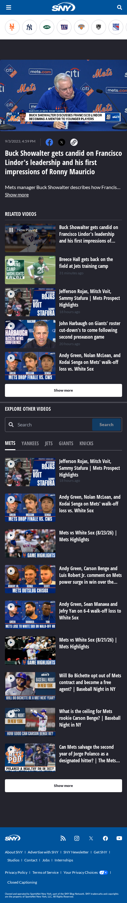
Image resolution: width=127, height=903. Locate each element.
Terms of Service (45, 872)
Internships (64, 860)
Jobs (46, 860)
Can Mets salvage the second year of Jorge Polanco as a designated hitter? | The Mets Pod (87, 757)
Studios (13, 860)
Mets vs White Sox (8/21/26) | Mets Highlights (88, 643)
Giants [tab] (66, 443)
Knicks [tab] (86, 443)
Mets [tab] (10, 443)
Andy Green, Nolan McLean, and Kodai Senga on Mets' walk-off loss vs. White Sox (90, 504)
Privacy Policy (16, 872)
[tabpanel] (63, 625)
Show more (17, 194)
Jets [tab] (49, 443)
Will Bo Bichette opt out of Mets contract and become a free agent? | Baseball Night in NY (90, 682)
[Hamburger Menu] (8, 7)
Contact (30, 860)
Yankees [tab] (30, 443)
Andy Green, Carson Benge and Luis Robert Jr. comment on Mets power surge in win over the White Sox (90, 578)
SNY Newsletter (76, 852)
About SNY (14, 852)
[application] (63, 95)
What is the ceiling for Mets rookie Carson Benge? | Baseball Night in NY (90, 718)
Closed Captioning (22, 882)
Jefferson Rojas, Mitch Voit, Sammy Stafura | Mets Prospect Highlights (89, 468)
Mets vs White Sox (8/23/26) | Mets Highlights (88, 536)
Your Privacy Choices (80, 872)
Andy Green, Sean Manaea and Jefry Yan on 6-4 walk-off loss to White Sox (90, 611)
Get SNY (100, 852)
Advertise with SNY (43, 852)
